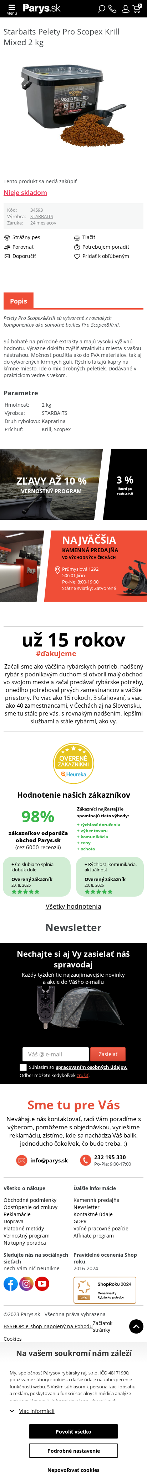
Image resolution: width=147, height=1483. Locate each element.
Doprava (14, 1221)
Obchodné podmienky (30, 1200)
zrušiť (82, 1075)
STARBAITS (41, 216)
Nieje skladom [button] (25, 192)
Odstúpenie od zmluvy (30, 1207)
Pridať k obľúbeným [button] (105, 256)
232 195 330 (110, 1157)
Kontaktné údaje (93, 1214)
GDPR (80, 1221)
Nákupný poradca (25, 1242)
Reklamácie (17, 1214)
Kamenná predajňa (97, 1200)
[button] (125, 9)
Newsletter (87, 1207)
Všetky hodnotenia (73, 906)
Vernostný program (27, 1235)
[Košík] (137, 9)
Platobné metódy (24, 1228)
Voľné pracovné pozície (101, 1228)
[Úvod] (42, 9)
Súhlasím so (41, 1067)
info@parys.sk (49, 1160)
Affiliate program (94, 1235)
